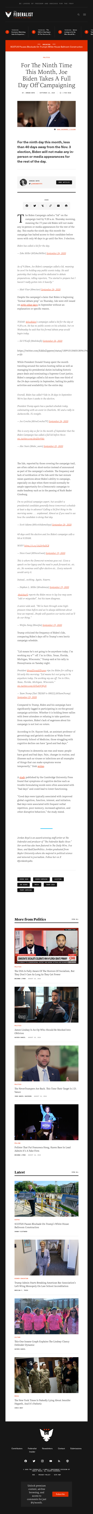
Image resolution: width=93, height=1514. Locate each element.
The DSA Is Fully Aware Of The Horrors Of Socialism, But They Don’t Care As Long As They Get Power (44, 973)
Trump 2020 (50, 885)
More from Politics (30, 919)
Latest (20, 1172)
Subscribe (60, 1494)
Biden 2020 (24, 879)
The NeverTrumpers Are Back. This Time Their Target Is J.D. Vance (46, 1090)
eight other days (29, 304)
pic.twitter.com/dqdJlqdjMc (30, 438)
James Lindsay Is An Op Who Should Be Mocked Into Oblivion (43, 1031)
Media (37, 885)
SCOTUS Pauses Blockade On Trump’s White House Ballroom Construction (42, 1225)
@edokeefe (23, 594)
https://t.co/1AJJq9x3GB (36, 545)
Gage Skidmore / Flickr (66, 129)
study (22, 777)
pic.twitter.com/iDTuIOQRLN (31, 686)
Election (58, 879)
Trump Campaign (26, 890)
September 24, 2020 (56, 253)
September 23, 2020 (27, 697)
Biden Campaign (41, 879)
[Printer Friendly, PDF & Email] (66, 206)
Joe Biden (23, 885)
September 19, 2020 (55, 553)
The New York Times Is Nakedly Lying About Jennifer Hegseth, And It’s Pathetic (42, 1402)
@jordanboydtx (36, 184)
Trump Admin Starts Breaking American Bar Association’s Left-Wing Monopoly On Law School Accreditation (45, 1284)
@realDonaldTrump (36, 670)
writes (41, 766)
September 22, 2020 (53, 446)
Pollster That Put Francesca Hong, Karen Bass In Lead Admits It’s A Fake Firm (43, 1149)
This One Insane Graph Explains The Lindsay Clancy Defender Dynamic (42, 1343)
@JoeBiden (31, 322)
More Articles (64, 182)
